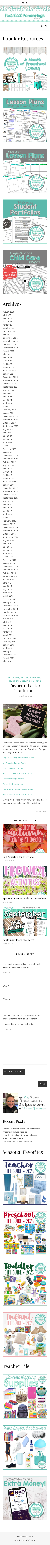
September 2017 (10, 497)
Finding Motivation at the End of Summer (21, 1128)
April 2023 (7, 442)
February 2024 (9, 409)
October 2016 (9, 533)
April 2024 (7, 403)
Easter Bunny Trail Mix (13, 768)
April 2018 (7, 475)
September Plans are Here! (18, 940)
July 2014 (7, 622)
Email (6, 985)
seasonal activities (20, 681)
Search (42, 1084)
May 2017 (7, 511)
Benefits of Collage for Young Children (20, 1135)
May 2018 (7, 471)
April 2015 (7, 592)
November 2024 (10, 380)
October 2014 (9, 612)
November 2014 (10, 609)
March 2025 (8, 367)
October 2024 (9, 383)
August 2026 (8, 311)
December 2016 (10, 527)
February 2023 (9, 449)
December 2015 (10, 566)
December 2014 (10, 605)
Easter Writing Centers (13, 778)
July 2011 (7, 661)
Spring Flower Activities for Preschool (25, 898)
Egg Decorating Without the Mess (18, 757)
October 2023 (9, 422)
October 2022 (9, 462)
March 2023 (8, 445)
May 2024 (7, 400)
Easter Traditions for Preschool (17, 773)
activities (13, 678)
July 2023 (7, 432)
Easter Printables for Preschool (17, 794)
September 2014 (10, 615)
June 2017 (7, 507)
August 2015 (8, 579)
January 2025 (9, 373)
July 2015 (7, 582)
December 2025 (10, 337)
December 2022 (10, 455)
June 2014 (7, 625)
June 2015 (7, 586)
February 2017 (9, 520)
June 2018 (7, 468)
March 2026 (8, 328)
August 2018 (8, 465)
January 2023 (9, 452)
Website (6, 999)
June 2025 (7, 357)
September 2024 (10, 386)
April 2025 (7, 364)
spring (37, 681)
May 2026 (7, 321)
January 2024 (9, 413)
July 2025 (7, 354)
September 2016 (10, 537)
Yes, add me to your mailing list (19, 1024)
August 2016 (8, 540)
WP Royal (31, 1540)
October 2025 (9, 344)
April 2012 (7, 648)
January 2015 (9, 602)
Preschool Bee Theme (13, 1138)
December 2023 (10, 416)
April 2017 (7, 514)
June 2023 (7, 435)
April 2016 (7, 553)
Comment (7, 1029)
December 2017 (10, 488)
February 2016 (9, 560)
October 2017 (9, 494)
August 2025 (8, 351)
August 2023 (8, 429)
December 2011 (10, 654)
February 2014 (9, 638)
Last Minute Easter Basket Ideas (18, 789)
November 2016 (10, 530)
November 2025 (10, 341)
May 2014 (7, 628)
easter (25, 678)
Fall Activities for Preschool (19, 857)
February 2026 (9, 331)
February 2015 (9, 599)
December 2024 (10, 377)
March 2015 (8, 595)
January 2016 (9, 563)
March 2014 (8, 635)
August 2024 (8, 390)
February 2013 (9, 641)
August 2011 (8, 658)
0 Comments (41, 811)
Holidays (35, 678)
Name (6, 972)
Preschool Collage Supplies (15, 1131)
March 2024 (8, 406)
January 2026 (9, 334)
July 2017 (7, 504)
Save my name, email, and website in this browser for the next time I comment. (21, 1017)
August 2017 (8, 501)
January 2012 (9, 651)
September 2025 (10, 347)
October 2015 (9, 573)
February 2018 (9, 481)
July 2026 (7, 315)
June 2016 (7, 546)
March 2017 (8, 517)
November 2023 (10, 419)
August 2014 (8, 618)
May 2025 (7, 360)
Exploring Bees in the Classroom (17, 1141)
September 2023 (10, 426)
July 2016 (7, 543)
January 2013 (9, 644)
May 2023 (7, 439)
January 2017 (9, 524)
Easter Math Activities (13, 784)
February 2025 (9, 370)
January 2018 (9, 484)
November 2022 (10, 458)
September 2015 (10, 576)
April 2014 (7, 631)
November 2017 (10, 491)
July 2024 (7, 393)
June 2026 (7, 318)
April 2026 (7, 324)
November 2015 (10, 569)
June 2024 (7, 396)
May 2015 (7, 589)
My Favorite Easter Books (15, 763)
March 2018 (8, 478)
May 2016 (7, 550)
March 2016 (8, 556)
